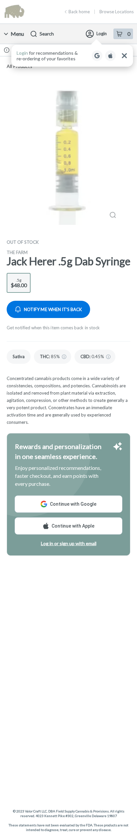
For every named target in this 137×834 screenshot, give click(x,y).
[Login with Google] (97, 55)
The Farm (17, 252)
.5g (19, 283)
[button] (72, 56)
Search (47, 33)
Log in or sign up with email (68, 543)
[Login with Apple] (110, 55)
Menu (17, 34)
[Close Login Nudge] (124, 55)
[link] (19, 357)
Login (101, 33)
